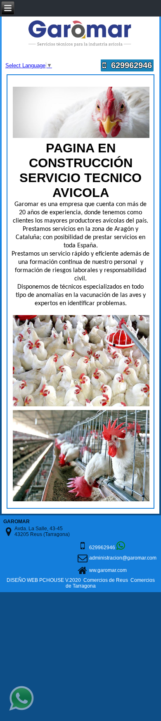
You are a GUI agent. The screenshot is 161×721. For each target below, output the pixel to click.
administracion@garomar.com (122, 558)
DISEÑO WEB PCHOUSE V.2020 (44, 580)
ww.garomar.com (108, 570)
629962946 (129, 65)
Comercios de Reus (105, 580)
